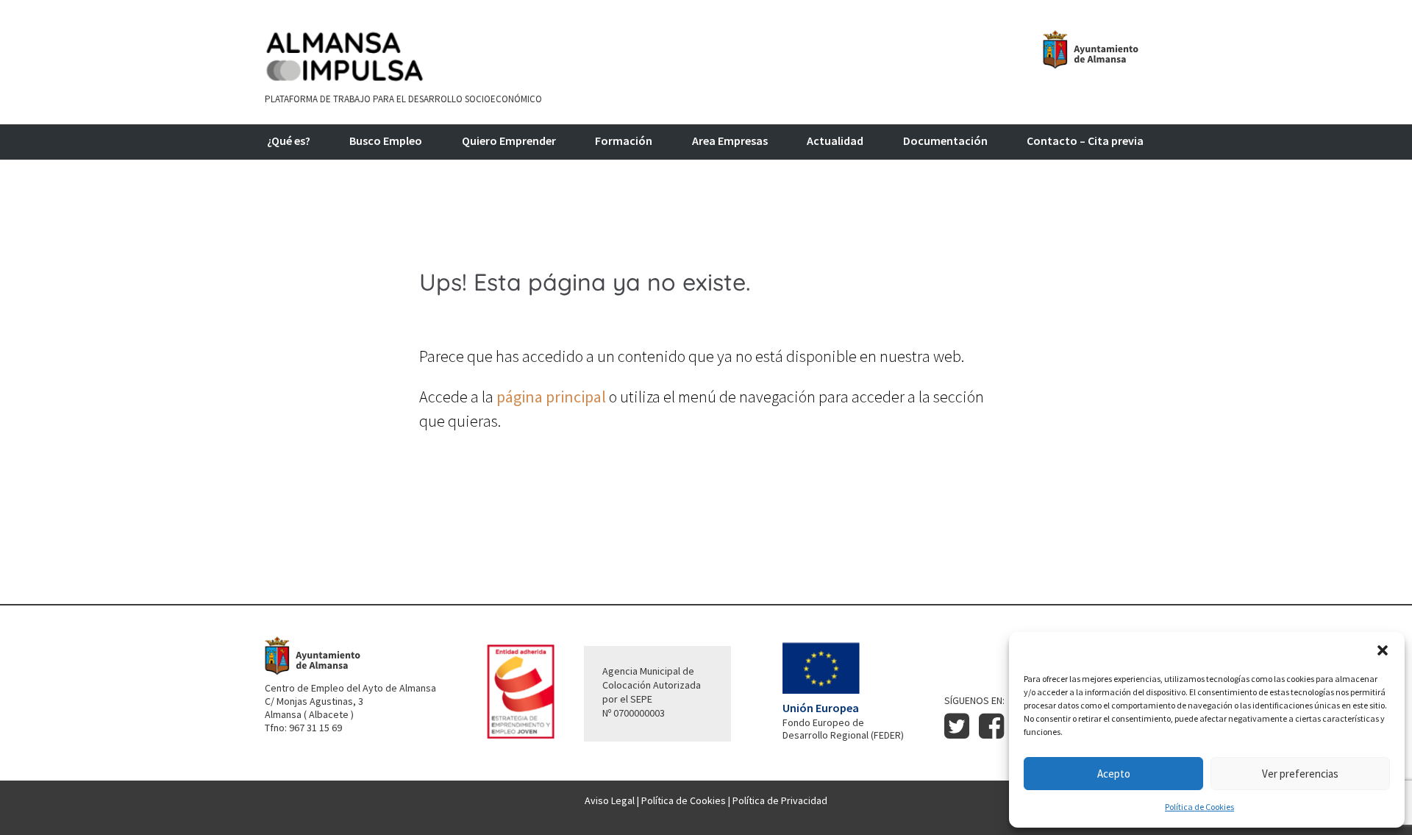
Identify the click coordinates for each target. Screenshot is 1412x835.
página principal (551, 396)
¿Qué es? (288, 141)
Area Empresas (730, 141)
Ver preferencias (1300, 774)
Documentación (945, 141)
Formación (623, 141)
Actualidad (835, 141)
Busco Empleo (385, 141)
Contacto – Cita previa (1085, 141)
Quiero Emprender (509, 141)
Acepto (1113, 774)
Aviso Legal (610, 800)
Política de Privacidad (779, 800)
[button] (1382, 650)
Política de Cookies (1199, 806)
